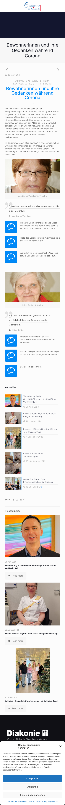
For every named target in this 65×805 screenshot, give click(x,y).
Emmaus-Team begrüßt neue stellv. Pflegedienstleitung (31, 633)
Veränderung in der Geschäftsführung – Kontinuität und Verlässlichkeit (40, 399)
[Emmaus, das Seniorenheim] (32, 6)
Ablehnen (32, 786)
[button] (60, 746)
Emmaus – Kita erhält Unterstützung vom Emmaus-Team (31, 701)
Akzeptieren (32, 778)
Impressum (52, 801)
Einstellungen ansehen (32, 795)
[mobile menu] (60, 6)
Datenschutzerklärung (17, 801)
